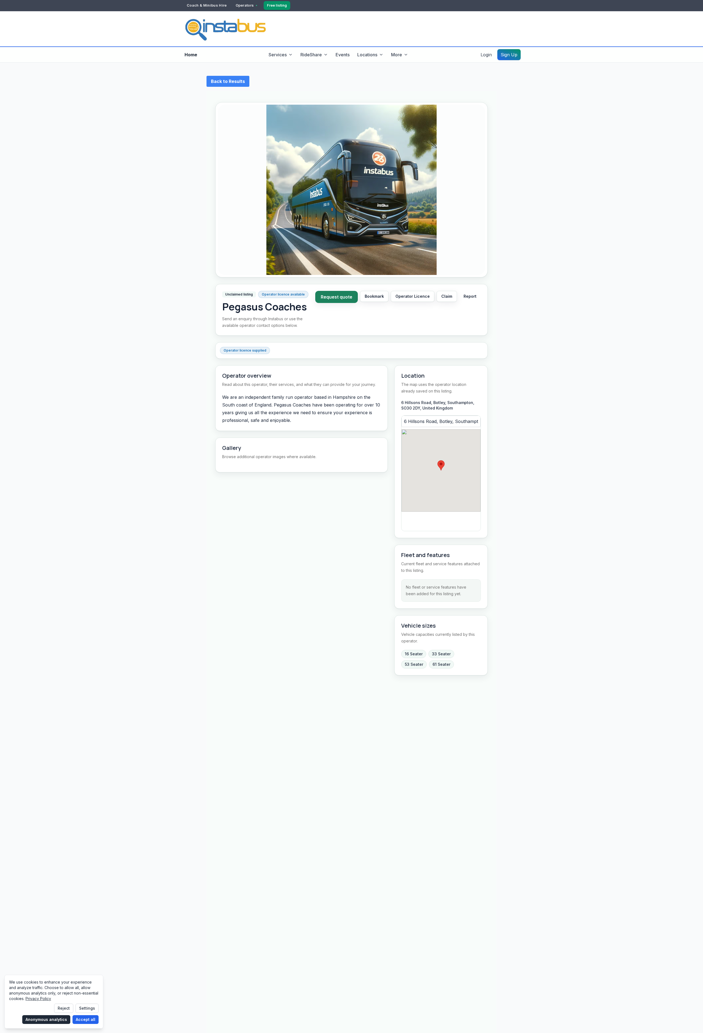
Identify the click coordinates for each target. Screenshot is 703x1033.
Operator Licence (412, 296)
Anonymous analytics (46, 1019)
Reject (64, 1008)
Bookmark (374, 296)
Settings (87, 1008)
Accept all (85, 1019)
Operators (245, 5)
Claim (446, 296)
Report (470, 296)
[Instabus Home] (225, 28)
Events (343, 54)
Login (486, 54)
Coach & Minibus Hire (207, 5)
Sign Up (509, 54)
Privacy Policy (38, 998)
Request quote (336, 297)
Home (191, 54)
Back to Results (228, 81)
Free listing (277, 5)
